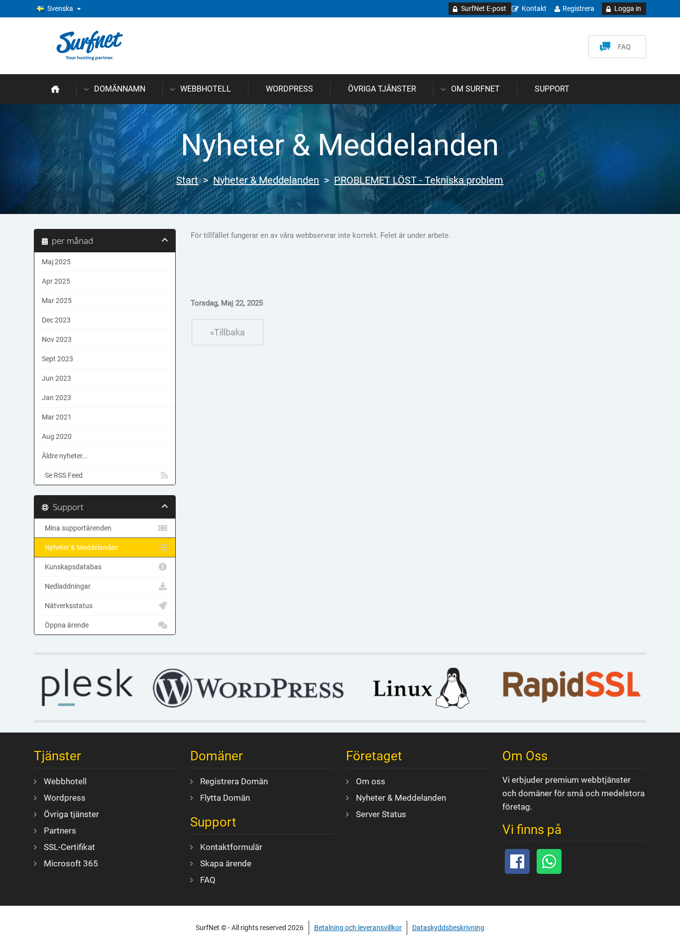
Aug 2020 (57, 436)
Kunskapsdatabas (72, 567)
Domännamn (119, 89)
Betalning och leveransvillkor (358, 928)
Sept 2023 (57, 359)
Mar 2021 (57, 417)
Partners (60, 831)
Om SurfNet (475, 89)
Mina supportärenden (77, 528)
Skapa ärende (225, 863)
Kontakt (534, 8)
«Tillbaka (227, 332)
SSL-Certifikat (69, 847)
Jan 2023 (56, 398)
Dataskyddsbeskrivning (448, 928)
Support (552, 89)
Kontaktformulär (231, 847)
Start (187, 180)
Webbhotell (205, 89)
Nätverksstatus (67, 606)
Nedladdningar (66, 586)
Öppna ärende (65, 625)
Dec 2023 (56, 320)
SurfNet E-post (483, 8)
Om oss (370, 781)
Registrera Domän (234, 781)
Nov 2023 (57, 339)
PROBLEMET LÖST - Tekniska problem (418, 180)
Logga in (627, 8)
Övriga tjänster (382, 89)
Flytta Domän (225, 798)
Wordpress (289, 89)
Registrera (578, 8)
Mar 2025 (57, 301)
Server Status (381, 814)
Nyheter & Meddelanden (266, 180)
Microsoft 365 (71, 863)
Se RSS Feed (62, 475)
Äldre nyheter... (65, 456)
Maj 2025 (56, 262)
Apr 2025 (56, 281)
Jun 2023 (56, 378)
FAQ (624, 47)
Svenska (60, 8)
